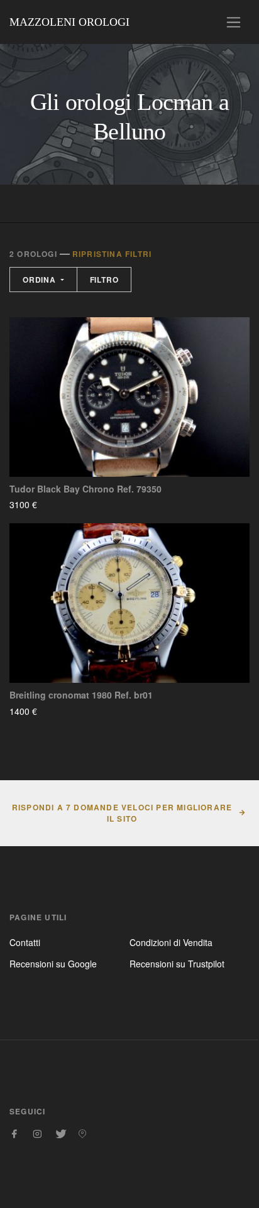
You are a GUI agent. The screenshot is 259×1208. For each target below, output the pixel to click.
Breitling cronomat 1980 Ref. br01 (81, 695)
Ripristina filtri (112, 253)
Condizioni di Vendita (171, 942)
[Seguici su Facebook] (14, 1134)
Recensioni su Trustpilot (177, 963)
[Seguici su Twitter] (59, 1134)
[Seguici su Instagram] (37, 1134)
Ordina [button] (40, 279)
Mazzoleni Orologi (69, 22)
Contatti (24, 942)
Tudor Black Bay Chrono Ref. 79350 (85, 489)
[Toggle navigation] (234, 22)
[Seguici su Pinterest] (82, 1134)
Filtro (104, 279)
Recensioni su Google (53, 963)
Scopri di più (74, 504)
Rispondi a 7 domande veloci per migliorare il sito (122, 813)
